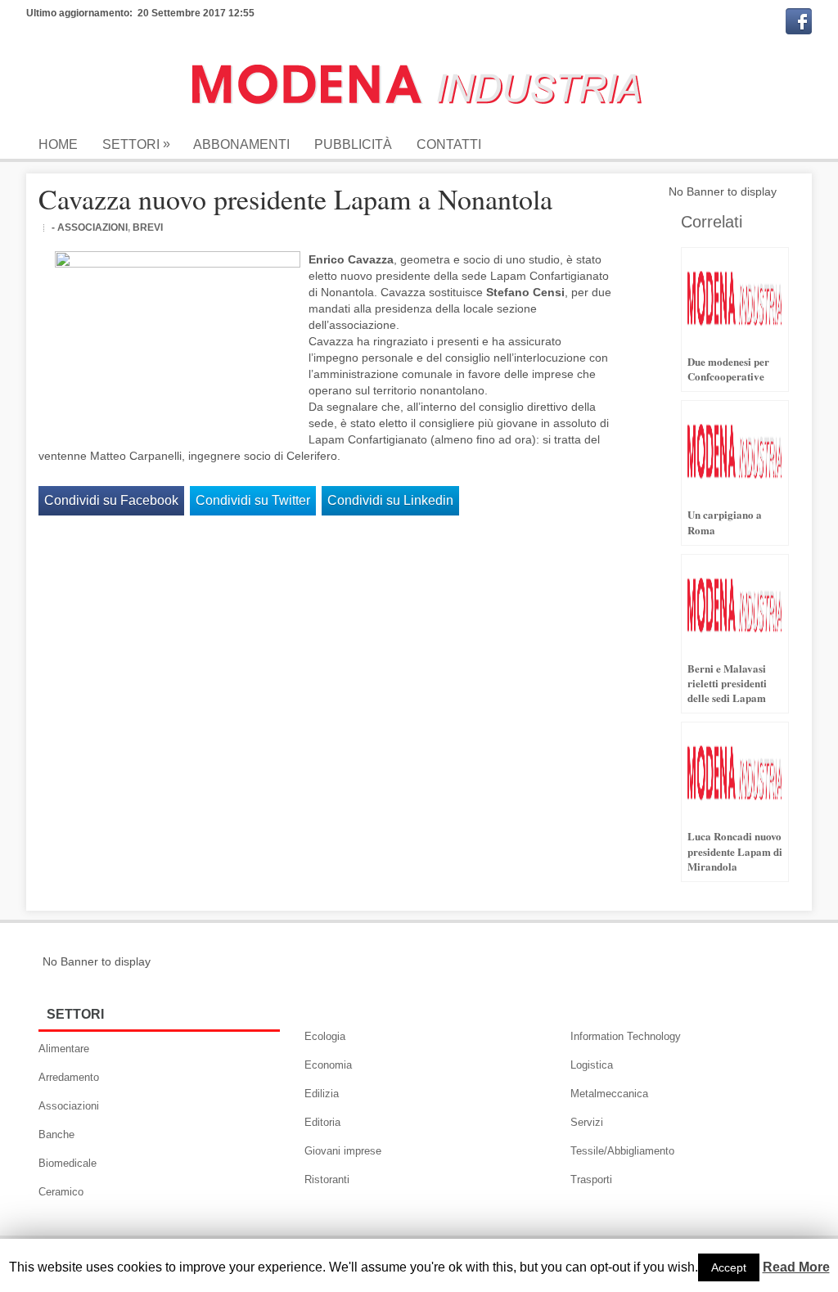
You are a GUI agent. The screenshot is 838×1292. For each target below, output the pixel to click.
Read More (796, 1267)
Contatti (449, 144)
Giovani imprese (342, 1151)
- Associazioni (90, 227)
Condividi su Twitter (253, 500)
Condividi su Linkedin (390, 500)
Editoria (322, 1122)
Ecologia (324, 1036)
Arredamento (68, 1077)
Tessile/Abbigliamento (622, 1151)
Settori (136, 144)
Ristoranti (326, 1179)
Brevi (148, 227)
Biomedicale (67, 1163)
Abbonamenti (241, 144)
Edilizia (321, 1093)
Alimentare (63, 1048)
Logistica (591, 1065)
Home (58, 144)
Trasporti (591, 1179)
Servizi (586, 1122)
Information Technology (625, 1036)
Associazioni (68, 1106)
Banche (56, 1134)
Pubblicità (353, 144)
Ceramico (60, 1192)
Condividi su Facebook (111, 500)
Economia (328, 1065)
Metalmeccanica (609, 1093)
